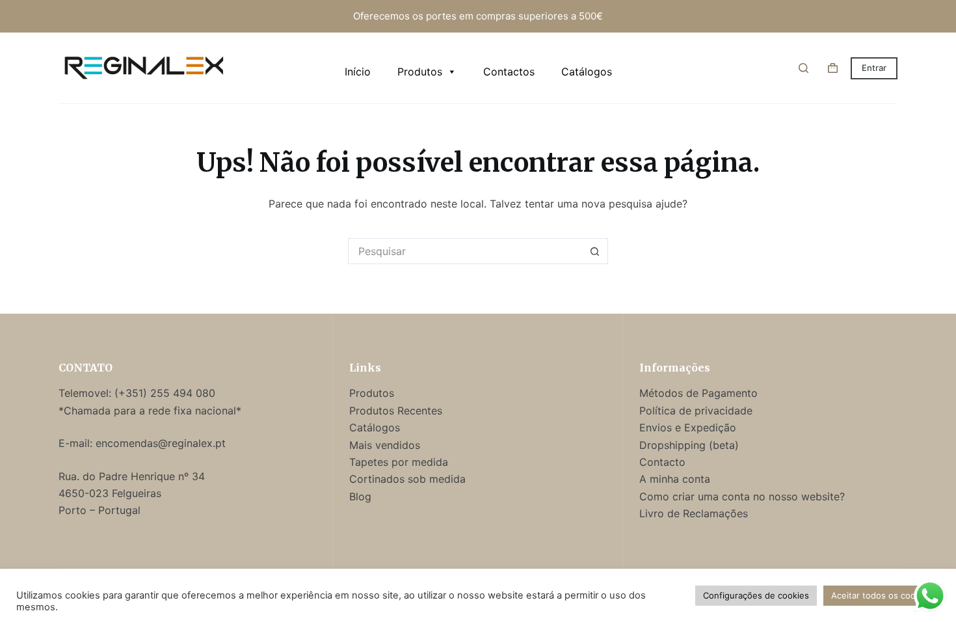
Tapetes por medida (398, 461)
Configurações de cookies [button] (756, 595)
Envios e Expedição (687, 427)
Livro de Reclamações (693, 513)
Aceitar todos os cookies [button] (881, 595)
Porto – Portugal (99, 510)
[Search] (803, 68)
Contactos (509, 71)
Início (358, 71)
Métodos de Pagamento (698, 392)
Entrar (874, 67)
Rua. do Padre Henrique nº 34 (132, 476)
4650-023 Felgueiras (110, 493)
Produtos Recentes (395, 410)
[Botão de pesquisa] (595, 251)
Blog (360, 496)
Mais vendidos (384, 445)
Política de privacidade (695, 410)
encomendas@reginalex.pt (161, 443)
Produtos (419, 71)
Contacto (662, 461)
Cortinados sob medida (407, 478)
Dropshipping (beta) (689, 445)
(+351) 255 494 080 (166, 392)
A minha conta (674, 478)
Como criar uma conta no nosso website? (742, 496)
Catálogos (586, 71)
